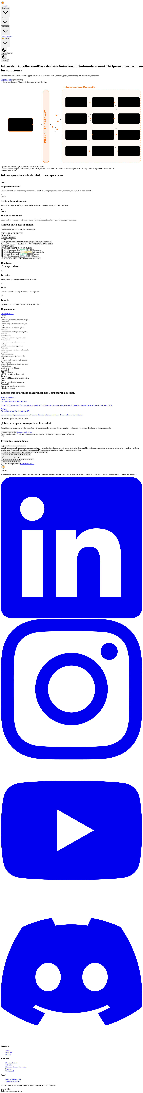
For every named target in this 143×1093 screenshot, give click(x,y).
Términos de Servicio (12, 1081)
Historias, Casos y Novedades (15, 1067)
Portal (10, 53)
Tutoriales (8, 1065)
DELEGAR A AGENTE (32, 258)
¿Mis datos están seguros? (11, 461)
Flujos (32, 242)
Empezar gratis (6, 80)
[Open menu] (8, 60)
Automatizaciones (22, 242)
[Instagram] (71, 759)
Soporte (8, 1069)
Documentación (11, 1063)
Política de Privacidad (13, 1079)
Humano (4, 237)
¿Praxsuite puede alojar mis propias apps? (16, 454)
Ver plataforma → (7, 314)
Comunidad (9, 1071)
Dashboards (11, 242)
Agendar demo (17, 80)
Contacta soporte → (27, 464)
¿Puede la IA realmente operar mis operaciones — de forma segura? (24, 452)
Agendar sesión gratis (9, 432)
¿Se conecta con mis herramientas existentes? (17, 459)
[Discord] (71, 1042)
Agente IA (12, 237)
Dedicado (8, 1052)
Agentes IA (47, 242)
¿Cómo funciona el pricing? (11, 457)
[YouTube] (71, 900)
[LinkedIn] (71, 617)
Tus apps (39, 242)
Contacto (9, 36)
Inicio (7, 1050)
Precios (3, 36)
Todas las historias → (8, 397)
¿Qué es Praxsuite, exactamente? (13, 446)
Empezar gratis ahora (24, 432)
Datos (4, 242)
